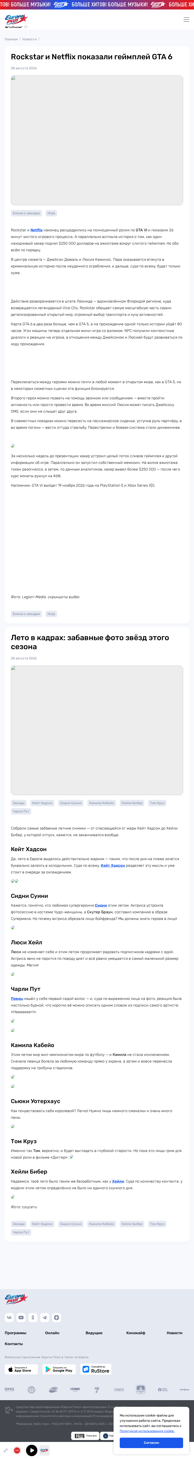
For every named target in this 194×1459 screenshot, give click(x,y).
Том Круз (157, 803)
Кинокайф (135, 1333)
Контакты (14, 1344)
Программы (15, 1333)
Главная (11, 39)
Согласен (151, 1443)
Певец (17, 998)
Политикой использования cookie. (147, 1431)
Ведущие (94, 1333)
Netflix (37, 230)
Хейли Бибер (132, 803)
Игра (51, 213)
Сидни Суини (71, 803)
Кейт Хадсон (42, 803)
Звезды (19, 803)
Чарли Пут (21, 811)
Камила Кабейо (101, 803)
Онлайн (52, 1333)
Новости (29, 39)
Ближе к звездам (26, 213)
